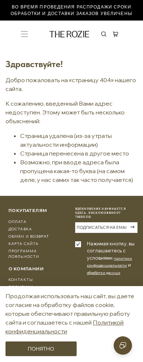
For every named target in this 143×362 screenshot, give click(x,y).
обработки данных (103, 272)
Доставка (20, 229)
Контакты (20, 279)
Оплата (17, 221)
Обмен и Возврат (28, 236)
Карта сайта (23, 243)
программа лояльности (23, 254)
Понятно (41, 348)
